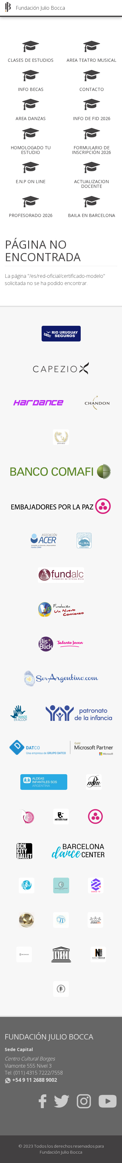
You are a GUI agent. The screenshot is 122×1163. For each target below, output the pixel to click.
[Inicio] (8, 7)
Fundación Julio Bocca (40, 7)
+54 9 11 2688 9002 (34, 1079)
